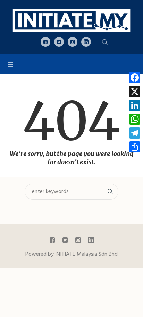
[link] (71, 20)
